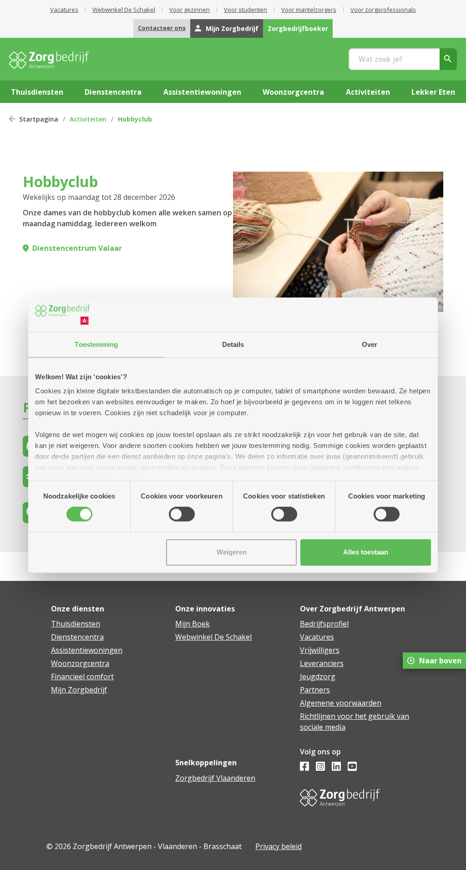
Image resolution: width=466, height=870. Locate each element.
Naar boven (440, 661)
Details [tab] (233, 344)
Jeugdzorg (317, 677)
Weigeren (232, 552)
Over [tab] (369, 344)
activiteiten (368, 92)
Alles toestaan (365, 552)
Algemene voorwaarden (340, 703)
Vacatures (64, 9)
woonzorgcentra (293, 92)
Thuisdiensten (75, 624)
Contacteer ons (162, 28)
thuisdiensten (37, 92)
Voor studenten (245, 9)
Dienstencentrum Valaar (77, 248)
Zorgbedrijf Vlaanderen (215, 778)
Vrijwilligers (319, 650)
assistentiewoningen (202, 92)
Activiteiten (88, 119)
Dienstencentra (77, 637)
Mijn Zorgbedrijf (232, 28)
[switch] (182, 514)
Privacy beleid (278, 846)
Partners (315, 690)
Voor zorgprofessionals (383, 9)
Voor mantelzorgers (308, 9)
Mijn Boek (192, 624)
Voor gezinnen (189, 9)
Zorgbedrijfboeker (298, 28)
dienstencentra (113, 92)
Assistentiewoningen (86, 650)
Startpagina (38, 119)
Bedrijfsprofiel (324, 624)
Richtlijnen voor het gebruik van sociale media (354, 721)
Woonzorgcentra (80, 663)
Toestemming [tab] (96, 344)
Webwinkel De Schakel (123, 9)
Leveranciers (322, 663)
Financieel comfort (82, 677)
